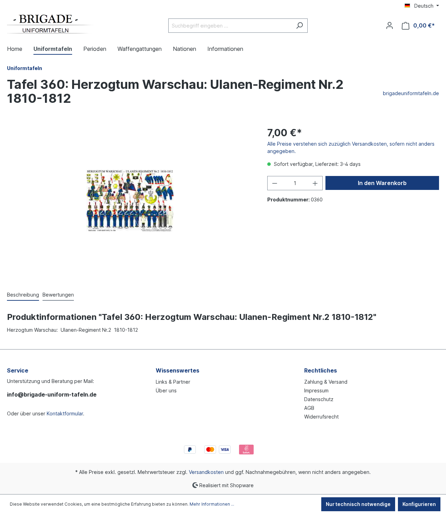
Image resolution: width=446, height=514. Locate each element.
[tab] (23, 295)
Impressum (316, 390)
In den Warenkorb (382, 182)
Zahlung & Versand (325, 382)
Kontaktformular (65, 413)
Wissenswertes (177, 370)
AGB (309, 408)
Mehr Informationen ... (212, 504)
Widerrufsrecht (321, 417)
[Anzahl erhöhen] (315, 183)
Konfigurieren (419, 504)
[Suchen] (299, 25)
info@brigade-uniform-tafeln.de (52, 394)
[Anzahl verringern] (274, 183)
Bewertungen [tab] (58, 295)
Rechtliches (320, 370)
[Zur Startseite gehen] (50, 24)
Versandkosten (206, 472)
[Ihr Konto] (390, 25)
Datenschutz (318, 399)
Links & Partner (173, 382)
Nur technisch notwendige (358, 504)
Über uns (166, 390)
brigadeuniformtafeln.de (411, 93)
